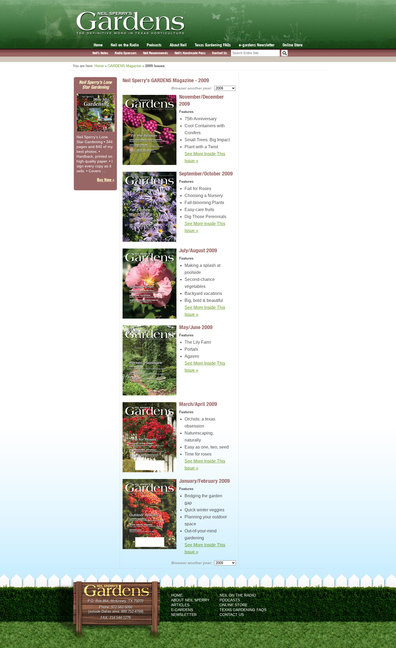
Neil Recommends (155, 53)
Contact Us (219, 53)
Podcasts (154, 45)
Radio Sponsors (126, 53)
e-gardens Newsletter (257, 45)
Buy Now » (105, 179)
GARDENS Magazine (124, 66)
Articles (180, 605)
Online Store (293, 45)
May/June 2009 (196, 327)
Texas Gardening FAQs (213, 45)
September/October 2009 (206, 173)
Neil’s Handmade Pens (190, 53)
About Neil (178, 45)
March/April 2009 (198, 404)
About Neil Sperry (190, 600)
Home (98, 45)
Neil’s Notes (100, 53)
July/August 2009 (198, 250)
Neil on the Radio (125, 45)
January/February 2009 (204, 481)
